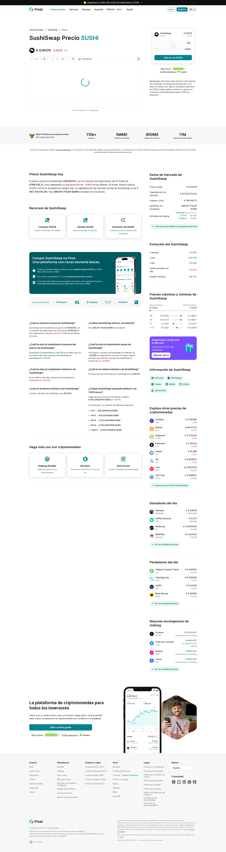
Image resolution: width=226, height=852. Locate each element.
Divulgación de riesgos (154, 771)
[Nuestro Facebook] (195, 782)
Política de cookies (152, 785)
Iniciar (171, 9)
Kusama (159, 651)
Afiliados (116, 788)
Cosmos (159, 632)
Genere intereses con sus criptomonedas (47, 471)
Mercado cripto (64, 779)
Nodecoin (160, 526)
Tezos (158, 659)
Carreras (126, 775)
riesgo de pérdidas (63, 150)
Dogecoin (160, 435)
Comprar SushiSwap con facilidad (47, 230)
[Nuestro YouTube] (179, 782)
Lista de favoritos (64, 793)
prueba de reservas (75, 276)
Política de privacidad (153, 780)
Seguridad (33, 788)
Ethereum (160, 443)
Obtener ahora (161, 355)
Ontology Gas (162, 577)
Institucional (34, 771)
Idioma (175, 762)
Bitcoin (158, 427)
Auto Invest (62, 775)
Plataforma (34, 775)
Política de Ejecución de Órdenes (154, 793)
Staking (60, 771)
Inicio (31, 767)
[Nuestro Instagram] (189, 782)
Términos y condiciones (154, 767)
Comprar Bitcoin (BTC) (95, 767)
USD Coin (160, 475)
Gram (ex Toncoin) (164, 642)
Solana (158, 451)
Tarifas (32, 779)
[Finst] (36, 9)
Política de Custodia (152, 789)
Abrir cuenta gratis (60, 727)
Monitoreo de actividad (67, 797)
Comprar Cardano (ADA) (95, 779)
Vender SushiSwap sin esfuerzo (85, 230)
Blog (115, 792)
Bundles (60, 767)
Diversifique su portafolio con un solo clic (85, 471)
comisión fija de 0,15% (83, 269)
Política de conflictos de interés (154, 776)
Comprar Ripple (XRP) (94, 775)
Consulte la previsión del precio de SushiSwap (123, 232)
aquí (121, 837)
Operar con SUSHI (173, 57)
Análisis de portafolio (66, 789)
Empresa (116, 767)
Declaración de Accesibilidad (150, 799)
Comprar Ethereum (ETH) (96, 771)
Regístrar (182, 9)
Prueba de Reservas (122, 771)
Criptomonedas (36, 783)
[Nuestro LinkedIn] (184, 782)
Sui (156, 459)
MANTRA (160, 534)
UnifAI (158, 585)
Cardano (159, 419)
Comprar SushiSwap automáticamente (123, 469)
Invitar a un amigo (120, 779)
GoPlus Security (163, 518)
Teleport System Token (167, 569)
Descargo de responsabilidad (151, 804)
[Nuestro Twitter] (174, 782)
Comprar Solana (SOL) (94, 783)
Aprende (116, 796)
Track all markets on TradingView (85, 110)
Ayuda (115, 783)
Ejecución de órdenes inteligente (66, 784)
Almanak (159, 510)
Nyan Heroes (161, 593)
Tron (157, 467)
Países (32, 792)
